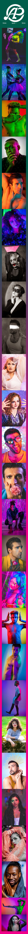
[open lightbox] (14, 46)
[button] (14, 23)
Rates (23, 23)
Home (4, 23)
